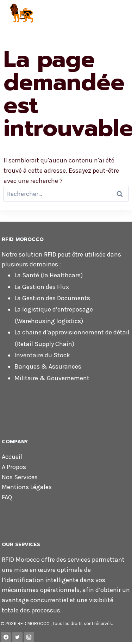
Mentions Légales (27, 487)
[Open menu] (123, 13)
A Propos (14, 467)
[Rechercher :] (66, 194)
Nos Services (20, 477)
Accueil (12, 457)
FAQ (7, 497)
